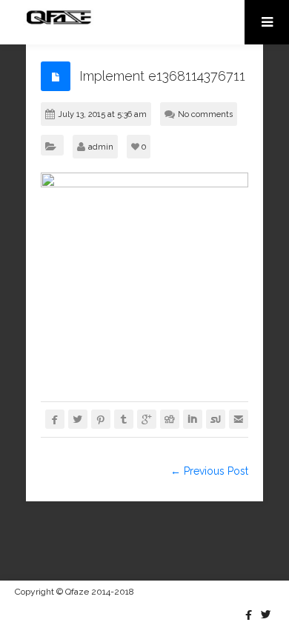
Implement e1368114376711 (162, 76)
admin (100, 147)
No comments (205, 114)
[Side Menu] (267, 22)
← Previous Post (209, 471)
